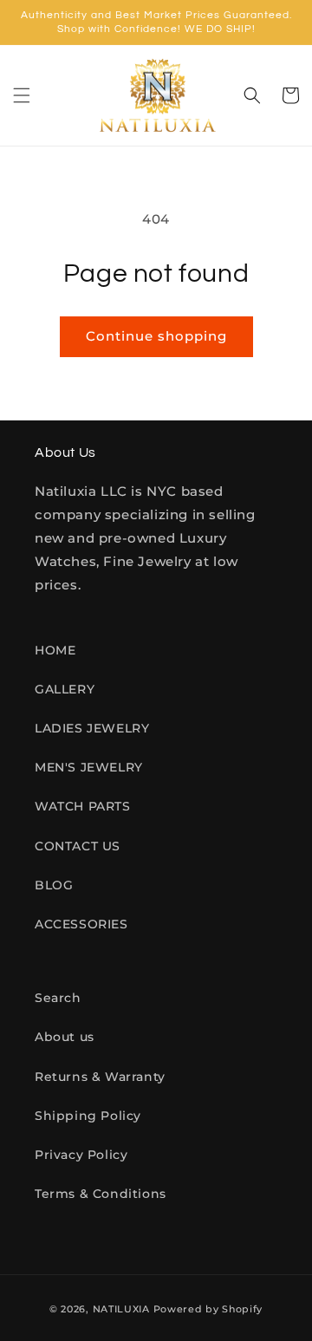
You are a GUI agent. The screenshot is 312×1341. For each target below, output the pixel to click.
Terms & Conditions (100, 1193)
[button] (22, 95)
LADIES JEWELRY (92, 728)
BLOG (54, 885)
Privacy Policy (81, 1154)
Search (58, 998)
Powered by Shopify (208, 1309)
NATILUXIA (123, 1309)
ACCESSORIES (81, 924)
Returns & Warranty (100, 1076)
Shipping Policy (88, 1115)
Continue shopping (156, 336)
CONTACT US (77, 846)
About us (64, 1037)
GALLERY (64, 689)
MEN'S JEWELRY (89, 767)
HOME (55, 650)
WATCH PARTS (83, 806)
